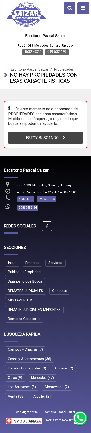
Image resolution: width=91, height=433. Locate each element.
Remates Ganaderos (24, 319)
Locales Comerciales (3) (27, 368)
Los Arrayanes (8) (22, 387)
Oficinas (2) (64, 368)
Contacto (59, 291)
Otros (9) (15, 378)
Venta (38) (16, 396)
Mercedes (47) (42, 378)
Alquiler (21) (42, 396)
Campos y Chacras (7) (25, 350)
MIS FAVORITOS (20, 300)
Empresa (32, 263)
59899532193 (28, 207)
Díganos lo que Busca (25, 281)
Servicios (55, 263)
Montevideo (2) (57, 387)
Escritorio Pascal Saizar (29, 69)
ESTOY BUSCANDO (42, 137)
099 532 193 (57, 52)
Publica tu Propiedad (24, 272)
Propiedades (64, 69)
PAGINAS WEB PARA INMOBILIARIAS (66, 420)
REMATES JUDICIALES (25, 291)
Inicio (12, 263)
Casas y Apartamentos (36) (29, 359)
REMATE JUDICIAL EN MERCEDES (34, 310)
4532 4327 (32, 52)
